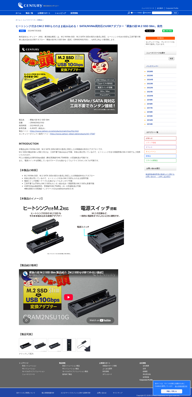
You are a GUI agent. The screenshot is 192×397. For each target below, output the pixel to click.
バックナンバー (152, 66)
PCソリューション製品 (70, 369)
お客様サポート (44, 13)
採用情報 (74, 13)
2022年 (150, 88)
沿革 (144, 369)
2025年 (150, 76)
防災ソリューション (29, 366)
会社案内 (160, 8)
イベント (149, 147)
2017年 (150, 108)
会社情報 (142, 363)
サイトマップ (117, 393)
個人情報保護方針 (48, 393)
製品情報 (62, 363)
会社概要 (146, 366)
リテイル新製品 (152, 160)
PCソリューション (28, 369)
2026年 (150, 71)
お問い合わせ (101, 393)
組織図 (145, 371)
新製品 (148, 156)
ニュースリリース (148, 8)
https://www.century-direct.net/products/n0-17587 (72, 134)
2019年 (150, 100)
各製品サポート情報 (110, 366)
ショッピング (60, 13)
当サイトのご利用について (25, 393)
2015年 (150, 116)
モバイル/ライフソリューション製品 (75, 371)
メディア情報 (151, 143)
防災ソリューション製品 (71, 366)
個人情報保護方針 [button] (181, 386)
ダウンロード (107, 374)
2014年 (150, 120)
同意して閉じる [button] (172, 391)
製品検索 (148, 13)
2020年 (150, 96)
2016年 (150, 112)
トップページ (23, 363)
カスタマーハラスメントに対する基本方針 (76, 393)
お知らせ (149, 138)
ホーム (18, 13)
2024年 (150, 80)
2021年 (150, 92)
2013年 (150, 124)
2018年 (150, 104)
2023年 (150, 84)
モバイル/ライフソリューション (33, 371)
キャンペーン (151, 152)
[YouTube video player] (68, 297)
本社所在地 (147, 374)
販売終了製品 (67, 374)
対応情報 (106, 371)
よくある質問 (107, 369)
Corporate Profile (172, 8)
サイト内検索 (137, 13)
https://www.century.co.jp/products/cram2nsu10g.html (54, 131)
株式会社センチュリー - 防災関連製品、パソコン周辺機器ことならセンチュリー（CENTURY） (39, 5)
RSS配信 (160, 38)
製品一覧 (29, 13)
